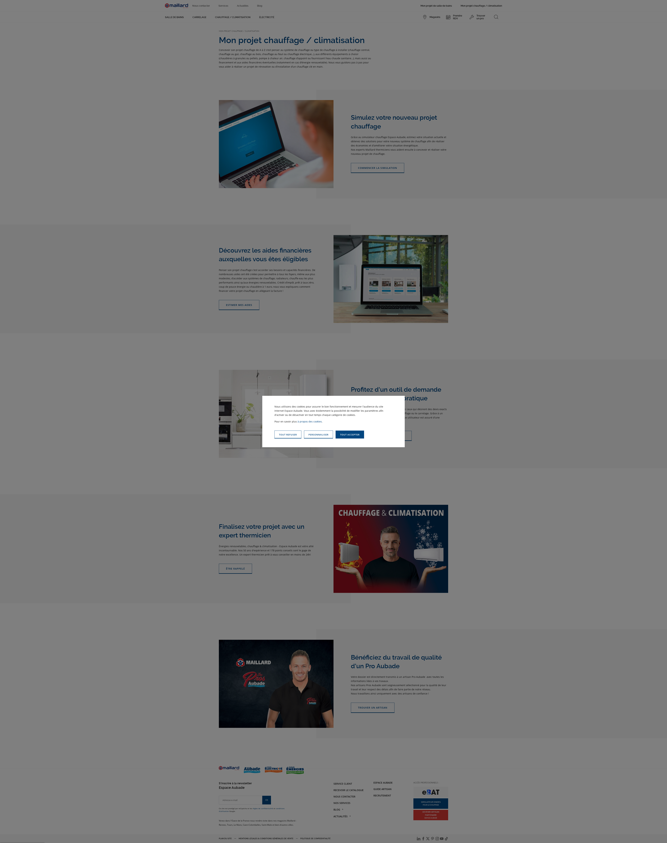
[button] (350, 434)
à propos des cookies (310, 421)
